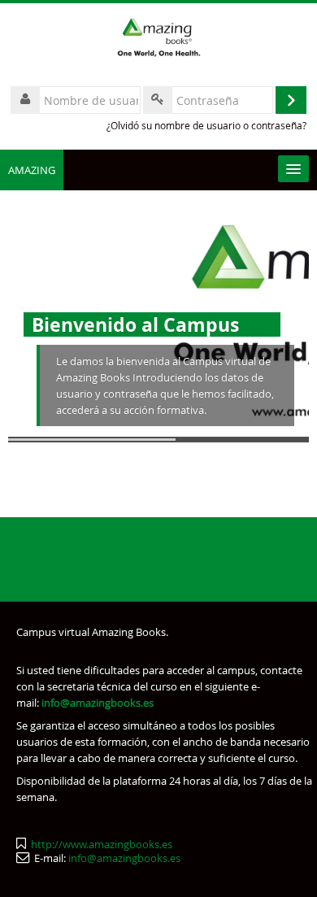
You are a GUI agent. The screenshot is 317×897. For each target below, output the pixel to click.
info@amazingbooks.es (124, 858)
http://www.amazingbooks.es (101, 844)
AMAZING (31, 170)
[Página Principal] (158, 40)
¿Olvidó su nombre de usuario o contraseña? (206, 126)
